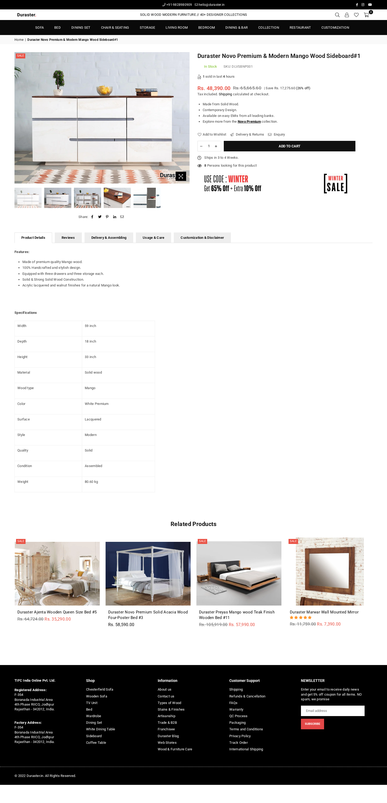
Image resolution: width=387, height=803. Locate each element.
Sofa (39, 27)
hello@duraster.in (211, 5)
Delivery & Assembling (108, 238)
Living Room (177, 27)
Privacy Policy (240, 736)
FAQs (233, 703)
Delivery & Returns (249, 134)
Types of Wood (169, 703)
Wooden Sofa (96, 696)
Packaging (237, 723)
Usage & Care (153, 238)
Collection (268, 27)
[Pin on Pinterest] (107, 217)
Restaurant (300, 27)
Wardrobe (93, 716)
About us (164, 689)
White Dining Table (100, 729)
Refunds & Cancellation (247, 696)
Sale (20, 55)
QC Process (238, 716)
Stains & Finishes (171, 709)
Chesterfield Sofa (99, 689)
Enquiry (279, 134)
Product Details (33, 238)
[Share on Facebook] (93, 217)
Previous (19, 117)
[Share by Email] (122, 217)
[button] (301, 617)
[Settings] (346, 15)
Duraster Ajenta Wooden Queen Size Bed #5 (57, 612)
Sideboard (94, 736)
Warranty (236, 709)
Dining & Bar (236, 27)
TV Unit (91, 703)
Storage (147, 27)
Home (18, 40)
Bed (89, 709)
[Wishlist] (356, 15)
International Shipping (246, 749)
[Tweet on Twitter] (100, 217)
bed (57, 27)
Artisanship (166, 716)
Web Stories (167, 743)
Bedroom (206, 27)
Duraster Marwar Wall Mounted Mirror (324, 612)
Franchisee (166, 729)
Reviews (68, 238)
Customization (335, 27)
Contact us (166, 696)
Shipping (225, 94)
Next (185, 117)
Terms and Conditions (246, 729)
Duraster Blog (168, 736)
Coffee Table (96, 743)
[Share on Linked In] (115, 217)
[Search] (337, 15)
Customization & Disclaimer (202, 238)
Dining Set (81, 27)
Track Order (238, 743)
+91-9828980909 (179, 5)
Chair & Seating (115, 27)
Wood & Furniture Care (175, 749)
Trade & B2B (167, 723)
